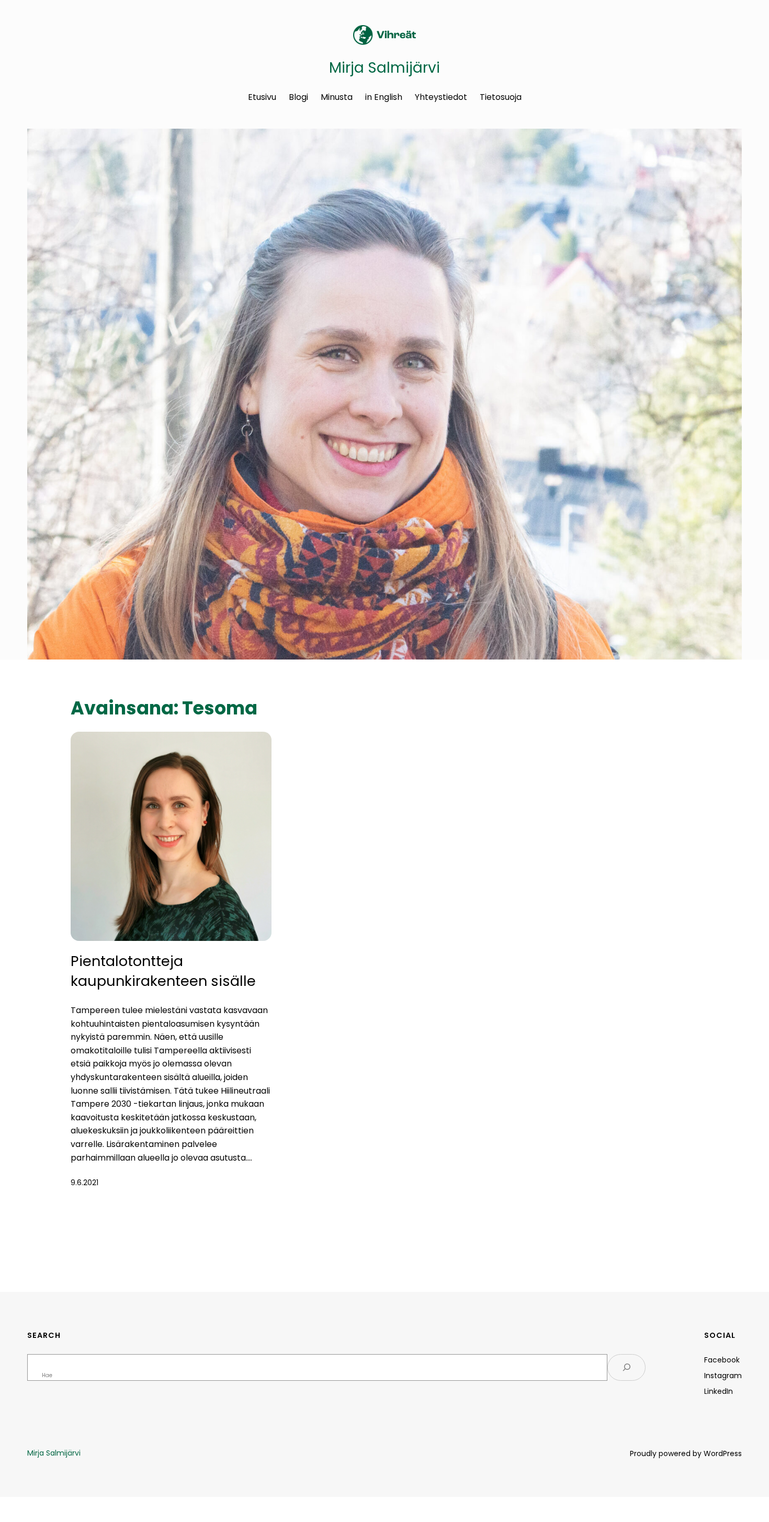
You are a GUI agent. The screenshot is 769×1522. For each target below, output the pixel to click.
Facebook (722, 1360)
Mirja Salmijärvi (384, 68)
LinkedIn (718, 1391)
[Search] (626, 1367)
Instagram (723, 1375)
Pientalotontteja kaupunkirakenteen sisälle (163, 971)
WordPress (723, 1453)
